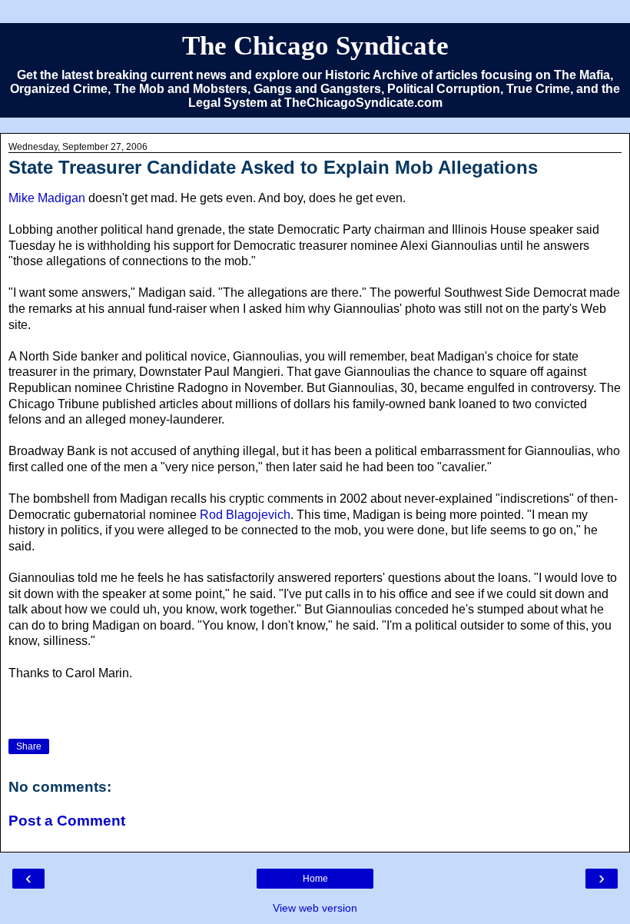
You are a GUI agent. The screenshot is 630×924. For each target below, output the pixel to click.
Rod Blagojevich (245, 514)
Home (315, 878)
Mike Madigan (46, 197)
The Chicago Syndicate (315, 45)
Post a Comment (66, 821)
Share (28, 746)
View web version (315, 908)
